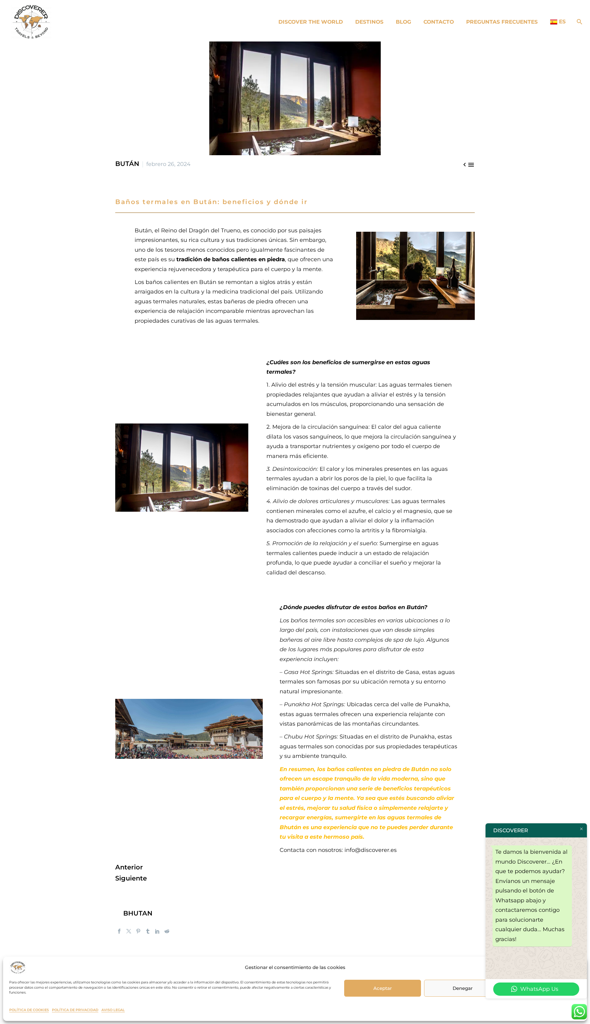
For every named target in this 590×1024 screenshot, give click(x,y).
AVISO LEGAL (113, 1010)
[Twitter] (128, 931)
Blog (403, 22)
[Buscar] (578, 22)
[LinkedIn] (157, 931)
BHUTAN (137, 913)
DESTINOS (369, 22)
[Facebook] (119, 931)
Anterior (129, 867)
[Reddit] (166, 931)
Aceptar (382, 988)
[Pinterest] (138, 931)
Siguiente (131, 878)
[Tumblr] (147, 931)
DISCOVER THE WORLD (310, 22)
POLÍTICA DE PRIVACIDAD (75, 1010)
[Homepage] (31, 21)
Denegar (463, 988)
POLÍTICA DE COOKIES (29, 1010)
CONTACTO (438, 22)
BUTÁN (127, 163)
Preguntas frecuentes (502, 22)
